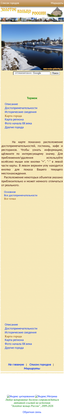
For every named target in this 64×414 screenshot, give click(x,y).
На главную (16, 364)
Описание (11, 104)
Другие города (14, 127)
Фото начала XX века (18, 123)
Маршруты (32, 368)
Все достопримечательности (20, 195)
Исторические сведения (21, 112)
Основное (10, 192)
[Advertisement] (32, 85)
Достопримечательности (21, 108)
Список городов (10, 3)
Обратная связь (32, 412)
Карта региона (14, 119)
